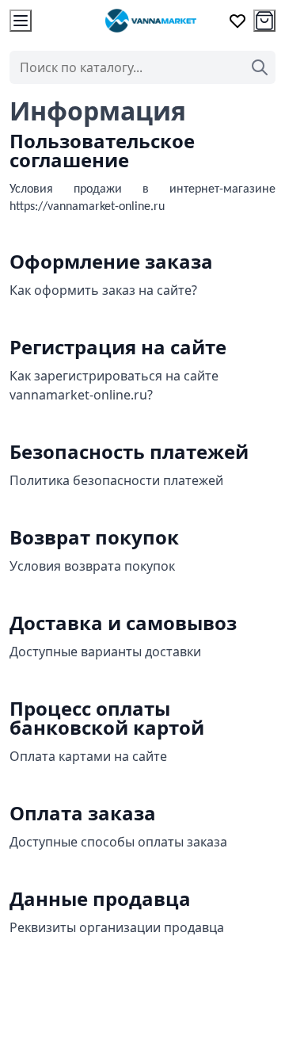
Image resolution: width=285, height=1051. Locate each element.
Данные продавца (100, 898)
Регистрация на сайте (118, 347)
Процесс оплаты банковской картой (107, 717)
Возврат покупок (94, 537)
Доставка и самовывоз (123, 623)
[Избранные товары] (237, 21)
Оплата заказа (83, 813)
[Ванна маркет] (150, 20)
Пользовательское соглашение (102, 150)
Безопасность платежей (129, 451)
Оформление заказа (111, 261)
